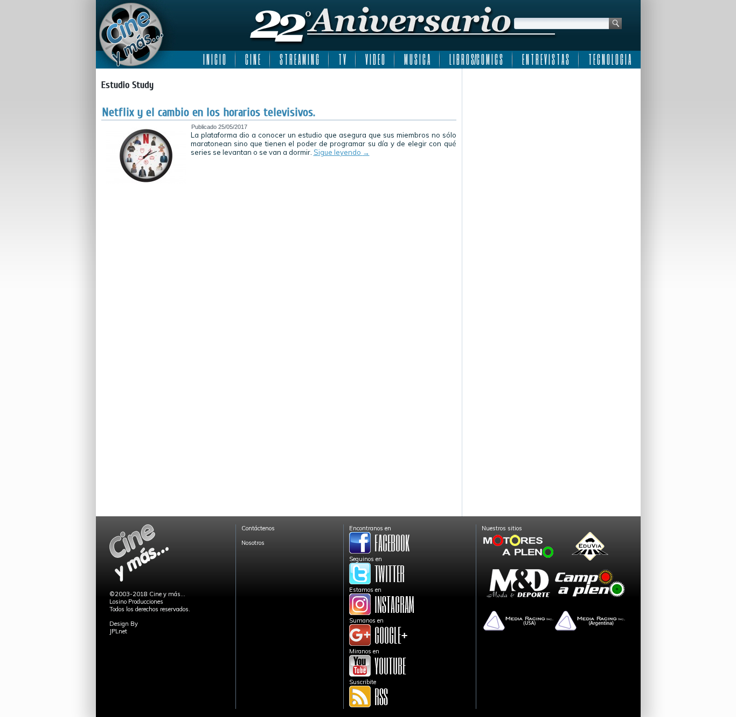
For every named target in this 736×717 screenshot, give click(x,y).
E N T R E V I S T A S (545, 59)
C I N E (252, 59)
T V (342, 59)
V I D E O (375, 59)
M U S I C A (417, 59)
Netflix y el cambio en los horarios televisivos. (208, 112)
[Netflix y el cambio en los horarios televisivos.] (146, 182)
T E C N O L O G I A (609, 59)
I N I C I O (214, 59)
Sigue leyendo (342, 152)
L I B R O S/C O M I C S (476, 59)
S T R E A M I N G (299, 59)
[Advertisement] (551, 141)
